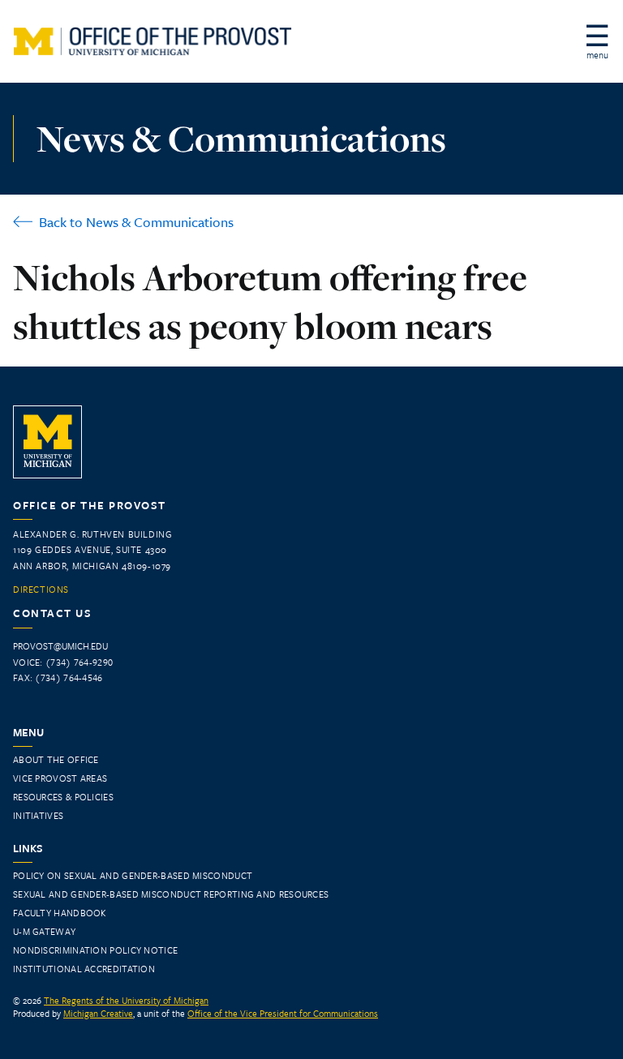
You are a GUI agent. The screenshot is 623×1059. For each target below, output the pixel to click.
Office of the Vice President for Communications (282, 1013)
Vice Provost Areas (60, 778)
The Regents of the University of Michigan (126, 1000)
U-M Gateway (44, 931)
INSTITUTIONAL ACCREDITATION (84, 968)
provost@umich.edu (60, 646)
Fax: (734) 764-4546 (58, 677)
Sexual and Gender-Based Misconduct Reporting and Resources (171, 894)
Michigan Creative (98, 1013)
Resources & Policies (63, 797)
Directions (41, 589)
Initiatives (38, 815)
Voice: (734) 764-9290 (63, 662)
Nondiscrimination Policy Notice (95, 950)
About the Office (56, 759)
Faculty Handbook (59, 913)
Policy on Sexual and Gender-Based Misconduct (132, 875)
